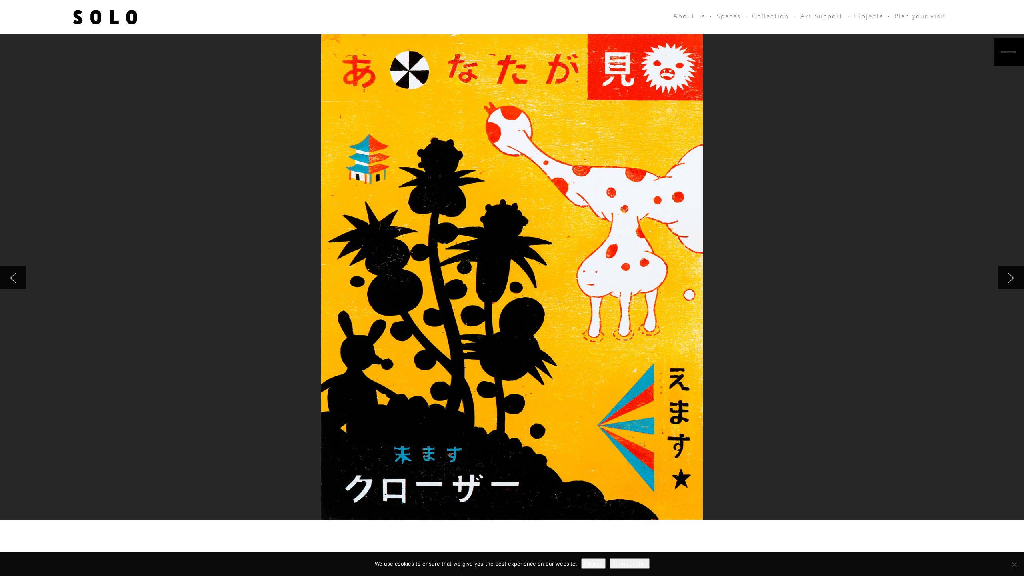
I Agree (593, 563)
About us (689, 16)
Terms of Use (629, 563)
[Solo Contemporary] (105, 17)
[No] (1014, 564)
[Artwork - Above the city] (1011, 277)
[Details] (1009, 52)
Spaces (728, 16)
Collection (770, 16)
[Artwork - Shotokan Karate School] (13, 277)
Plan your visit (920, 16)
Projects (868, 16)
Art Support (821, 16)
